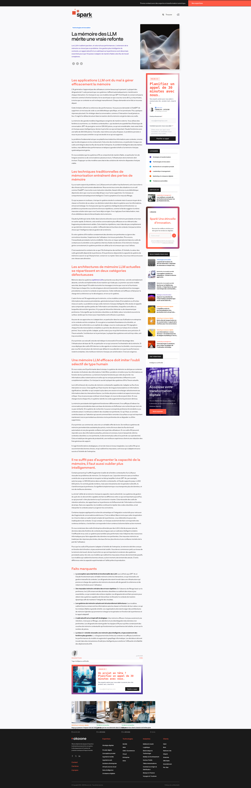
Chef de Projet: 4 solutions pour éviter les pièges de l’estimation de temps (166, 345)
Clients (165, 739)
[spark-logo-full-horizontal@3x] (82, 9)
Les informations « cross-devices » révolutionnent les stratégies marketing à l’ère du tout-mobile (167, 334)
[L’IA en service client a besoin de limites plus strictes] (138, 702)
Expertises (106, 739)
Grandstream (167, 764)
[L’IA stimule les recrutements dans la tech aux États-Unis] (113, 702)
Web (124, 747)
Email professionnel (156, 116)
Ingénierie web (107, 760)
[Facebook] (73, 63)
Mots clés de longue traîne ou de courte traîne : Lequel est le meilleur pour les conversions (167, 322)
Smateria (166, 757)
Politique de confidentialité (172, 785)
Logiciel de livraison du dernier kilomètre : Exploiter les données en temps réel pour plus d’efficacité (166, 264)
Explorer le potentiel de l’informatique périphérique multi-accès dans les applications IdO (166, 299)
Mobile (125, 744)
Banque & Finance (149, 773)
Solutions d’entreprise (109, 763)
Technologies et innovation (81, 27)
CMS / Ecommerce (129, 750)
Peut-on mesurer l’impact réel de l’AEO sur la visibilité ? (86, 728)
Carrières (75, 766)
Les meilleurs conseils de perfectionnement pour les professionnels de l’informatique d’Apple (166, 199)
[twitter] (76, 756)
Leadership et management (161, 171)
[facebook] (72, 756)
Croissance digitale (108, 773)
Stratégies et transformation (162, 157)
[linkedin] (79, 756)
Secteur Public (147, 760)
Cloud (125, 754)
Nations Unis (167, 750)
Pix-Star (166, 767)
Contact (75, 762)
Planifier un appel (132, 689)
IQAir (164, 744)
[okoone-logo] (79, 738)
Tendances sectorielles (103, 725)
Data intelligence (107, 770)
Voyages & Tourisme (150, 776)
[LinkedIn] (81, 63)
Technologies (128, 739)
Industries (146, 739)
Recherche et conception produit (163, 166)
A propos (75, 770)
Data (124, 760)
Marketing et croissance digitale (80, 725)
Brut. (164, 747)
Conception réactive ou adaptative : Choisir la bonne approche (166, 275)
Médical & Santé (148, 744)
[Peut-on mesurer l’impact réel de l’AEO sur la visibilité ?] (88, 702)
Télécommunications (150, 763)
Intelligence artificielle (82, 661)
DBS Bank (166, 760)
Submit (174, 235)
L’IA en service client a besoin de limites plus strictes (136, 728)
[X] (77, 63)
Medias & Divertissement (151, 757)
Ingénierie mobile (108, 757)
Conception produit (108, 753)
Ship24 (165, 754)
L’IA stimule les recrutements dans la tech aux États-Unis (111, 728)
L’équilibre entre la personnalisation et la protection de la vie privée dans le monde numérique (165, 311)
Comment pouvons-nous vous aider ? (161, 126)
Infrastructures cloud (109, 767)
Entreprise (126, 757)
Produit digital (107, 750)
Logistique (146, 747)
